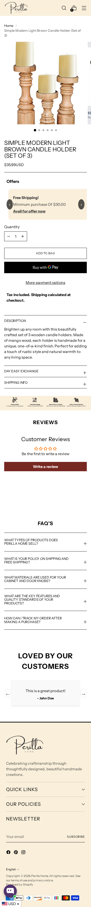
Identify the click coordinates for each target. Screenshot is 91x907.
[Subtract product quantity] (22, 236)
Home (8, 26)
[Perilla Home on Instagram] (24, 853)
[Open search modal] (64, 8)
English (11, 869)
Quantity (12, 226)
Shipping (39, 294)
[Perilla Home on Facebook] (9, 853)
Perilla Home (39, 876)
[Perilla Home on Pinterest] (16, 853)
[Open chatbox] (10, 891)
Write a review (45, 466)
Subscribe (76, 836)
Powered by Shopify (19, 884)
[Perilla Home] (16, 8)
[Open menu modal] (84, 8)
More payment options (45, 282)
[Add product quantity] (8, 236)
